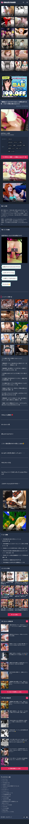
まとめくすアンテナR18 (8, 811)
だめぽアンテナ (6, 784)
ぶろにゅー (5, 787)
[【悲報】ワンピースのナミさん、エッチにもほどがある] (21, 33)
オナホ (15, 142)
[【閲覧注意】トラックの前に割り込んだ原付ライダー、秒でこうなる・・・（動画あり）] (14, 364)
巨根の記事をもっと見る (15, 768)
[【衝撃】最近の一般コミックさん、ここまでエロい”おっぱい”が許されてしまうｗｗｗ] (21, 11)
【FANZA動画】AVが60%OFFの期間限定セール (12, 562)
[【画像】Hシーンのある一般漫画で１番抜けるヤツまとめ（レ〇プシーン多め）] (7, 66)
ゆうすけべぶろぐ (6, 796)
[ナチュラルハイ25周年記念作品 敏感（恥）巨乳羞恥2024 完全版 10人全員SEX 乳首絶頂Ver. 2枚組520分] (21, 603)
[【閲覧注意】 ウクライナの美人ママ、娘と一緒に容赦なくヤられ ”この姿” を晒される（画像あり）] (14, 398)
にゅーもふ (5, 779)
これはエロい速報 (6, 799)
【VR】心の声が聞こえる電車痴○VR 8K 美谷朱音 (6, 596)
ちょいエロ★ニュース (7, 793)
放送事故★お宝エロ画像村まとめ (10, 801)
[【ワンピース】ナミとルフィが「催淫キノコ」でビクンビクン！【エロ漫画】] (7, 339)
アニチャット (5, 791)
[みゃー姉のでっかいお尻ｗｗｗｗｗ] (21, 55)
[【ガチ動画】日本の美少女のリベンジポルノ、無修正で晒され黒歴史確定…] (14, 379)
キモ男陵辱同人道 (6, 794)
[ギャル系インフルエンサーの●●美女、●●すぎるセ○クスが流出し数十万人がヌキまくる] (14, 393)
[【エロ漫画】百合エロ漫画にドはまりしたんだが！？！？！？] (14, 359)
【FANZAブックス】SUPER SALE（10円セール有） (13, 548)
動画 (14, 145)
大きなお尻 (19, 145)
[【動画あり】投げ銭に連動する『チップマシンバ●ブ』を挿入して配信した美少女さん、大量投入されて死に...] (7, 350)
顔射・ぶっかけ (11, 151)
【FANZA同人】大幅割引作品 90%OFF (10, 560)
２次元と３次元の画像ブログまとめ (10, 786)
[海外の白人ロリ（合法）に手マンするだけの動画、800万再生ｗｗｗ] (7, 304)
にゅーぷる (5, 780)
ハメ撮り (20, 142)
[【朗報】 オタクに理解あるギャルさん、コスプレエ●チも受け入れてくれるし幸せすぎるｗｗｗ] (14, 403)
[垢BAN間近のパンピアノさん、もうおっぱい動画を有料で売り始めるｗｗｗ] (7, 22)
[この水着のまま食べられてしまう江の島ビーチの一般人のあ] (14, 374)
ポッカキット (5, 789)
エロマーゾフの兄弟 (7, 805)
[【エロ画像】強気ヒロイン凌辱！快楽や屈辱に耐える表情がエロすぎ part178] (21, 66)
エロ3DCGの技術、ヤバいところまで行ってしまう (16, 219)
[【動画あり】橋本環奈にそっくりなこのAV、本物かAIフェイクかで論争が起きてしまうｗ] (7, 327)
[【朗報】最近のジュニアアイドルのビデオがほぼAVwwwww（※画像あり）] (7, 11)
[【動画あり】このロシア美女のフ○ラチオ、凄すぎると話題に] (21, 22)
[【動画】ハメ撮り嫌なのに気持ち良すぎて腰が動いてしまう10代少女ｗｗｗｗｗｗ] (14, 500)
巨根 (24, 145)
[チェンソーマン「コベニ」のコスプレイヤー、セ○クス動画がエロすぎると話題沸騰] (21, 339)
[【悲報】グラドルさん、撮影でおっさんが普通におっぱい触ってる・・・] (21, 350)
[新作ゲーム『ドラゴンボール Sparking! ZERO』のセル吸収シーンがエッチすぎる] (21, 327)
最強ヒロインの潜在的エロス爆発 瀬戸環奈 (7, 583)
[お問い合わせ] (27, 817)
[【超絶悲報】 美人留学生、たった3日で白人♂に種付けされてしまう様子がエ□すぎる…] (14, 369)
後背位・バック (11, 148)
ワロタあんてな (6, 782)
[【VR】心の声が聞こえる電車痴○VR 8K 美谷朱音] (7, 590)
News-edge (5, 810)
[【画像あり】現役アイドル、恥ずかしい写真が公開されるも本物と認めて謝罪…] (14, 389)
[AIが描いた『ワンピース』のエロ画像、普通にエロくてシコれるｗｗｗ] (21, 316)
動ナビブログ (5, 803)
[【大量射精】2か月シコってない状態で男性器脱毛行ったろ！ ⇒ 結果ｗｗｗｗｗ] (21, 44)
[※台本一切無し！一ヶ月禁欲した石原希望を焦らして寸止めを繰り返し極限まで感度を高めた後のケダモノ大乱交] (7, 603)
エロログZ (4, 806)
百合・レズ (18, 148)
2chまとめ (10, 142)
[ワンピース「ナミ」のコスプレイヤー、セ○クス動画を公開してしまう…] (14, 192)
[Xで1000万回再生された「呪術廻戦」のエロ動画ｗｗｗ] (7, 55)
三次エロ (10, 139)
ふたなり (10, 145)
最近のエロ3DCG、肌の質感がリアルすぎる (14, 220)
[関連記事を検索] (27, 621)
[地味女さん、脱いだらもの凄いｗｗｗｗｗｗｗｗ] (7, 44)
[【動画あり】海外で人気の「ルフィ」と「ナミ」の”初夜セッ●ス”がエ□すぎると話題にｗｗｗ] (21, 304)
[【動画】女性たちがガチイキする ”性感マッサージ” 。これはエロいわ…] (7, 316)
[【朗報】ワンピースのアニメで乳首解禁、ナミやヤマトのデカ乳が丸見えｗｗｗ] (7, 33)
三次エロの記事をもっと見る (15, 692)
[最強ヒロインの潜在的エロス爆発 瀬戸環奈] (7, 576)
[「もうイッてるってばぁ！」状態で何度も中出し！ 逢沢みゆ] (21, 589)
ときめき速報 (5, 798)
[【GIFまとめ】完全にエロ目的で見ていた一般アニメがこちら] (14, 171)
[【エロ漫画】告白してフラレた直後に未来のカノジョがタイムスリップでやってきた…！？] (14, 384)
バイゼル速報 (5, 808)
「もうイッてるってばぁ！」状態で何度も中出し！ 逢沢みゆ (21, 596)
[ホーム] (24, 817)
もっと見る (15, 614)
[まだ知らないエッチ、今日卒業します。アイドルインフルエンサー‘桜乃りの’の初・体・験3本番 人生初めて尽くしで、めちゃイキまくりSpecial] (21, 576)
